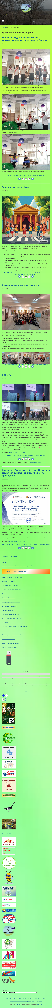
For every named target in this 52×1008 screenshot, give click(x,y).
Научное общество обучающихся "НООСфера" (14, 626)
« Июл (25, 691)
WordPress (19, 1004)
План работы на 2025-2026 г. (10, 585)
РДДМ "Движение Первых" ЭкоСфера (12, 618)
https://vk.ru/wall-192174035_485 (16, 452)
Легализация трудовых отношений (11, 635)
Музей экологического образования (18, 272)
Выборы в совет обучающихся (10, 643)
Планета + (7, 375)
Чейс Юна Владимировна (19, 175)
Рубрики (4, 990)
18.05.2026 (5, 43)
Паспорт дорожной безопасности (11, 602)
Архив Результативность (8, 639)
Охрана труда (5, 594)
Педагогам (39, 1001)
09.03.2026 (5, 479)
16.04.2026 (5, 190)
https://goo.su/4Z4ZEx (35, 462)
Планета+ (9, 175)
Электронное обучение (8, 581)
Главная (4, 27)
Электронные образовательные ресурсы (13, 589)
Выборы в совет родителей (9, 647)
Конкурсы (5, 630)
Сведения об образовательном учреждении (22, 1001)
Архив (10, 630)
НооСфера (5, 622)
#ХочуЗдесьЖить (5, 833)
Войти (4, 562)
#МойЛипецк (11, 833)
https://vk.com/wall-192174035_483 (17, 541)
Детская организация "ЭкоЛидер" (11, 614)
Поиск (47, 21)
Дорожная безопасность (8, 598)
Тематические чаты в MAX (15, 187)
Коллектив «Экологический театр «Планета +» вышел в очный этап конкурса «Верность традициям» (26, 473)
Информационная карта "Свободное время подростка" (17, 566)
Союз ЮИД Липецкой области (10, 606)
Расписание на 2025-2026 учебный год (12, 577)
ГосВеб (30, 998)
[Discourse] (3, 695)
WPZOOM (39, 1004)
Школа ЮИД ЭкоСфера (8, 610)
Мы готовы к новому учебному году (15, 571)
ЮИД (35, 274)
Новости (31, 272)
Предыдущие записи (10, 556)
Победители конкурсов (20, 544)
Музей (6, 272)
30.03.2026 (5, 288)
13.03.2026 (5, 378)
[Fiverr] (6, 695)
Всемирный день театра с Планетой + (21, 285)
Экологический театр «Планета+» (36, 175)
